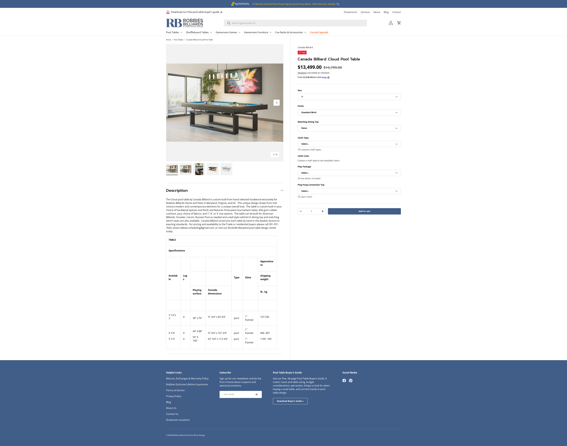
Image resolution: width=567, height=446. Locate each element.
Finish (301, 106)
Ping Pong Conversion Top (311, 184)
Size (300, 90)
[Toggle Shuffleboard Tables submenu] (211, 32)
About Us (171, 408)
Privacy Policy (173, 396)
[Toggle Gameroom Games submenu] (239, 32)
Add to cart (364, 211)
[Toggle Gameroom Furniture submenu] (270, 32)
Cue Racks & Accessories (289, 32)
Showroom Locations (178, 419)
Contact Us (172, 414)
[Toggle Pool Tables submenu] (181, 32)
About (376, 12)
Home (168, 39)
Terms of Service (175, 390)
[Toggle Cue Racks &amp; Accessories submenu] (305, 32)
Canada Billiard (305, 47)
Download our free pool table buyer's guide (195, 12)
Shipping (302, 72)
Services (365, 12)
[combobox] (295, 23)
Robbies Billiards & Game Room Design (189, 435)
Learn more (306, 196)
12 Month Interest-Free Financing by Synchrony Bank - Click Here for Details (293, 4)
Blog (386, 12)
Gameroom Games (226, 32)
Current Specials (319, 32)
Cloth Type (303, 137)
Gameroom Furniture (256, 32)
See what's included (310, 178)
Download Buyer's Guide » (290, 401)
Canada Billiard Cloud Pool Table (199, 39)
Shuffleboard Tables (197, 32)
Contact (396, 12)
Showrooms (350, 12)
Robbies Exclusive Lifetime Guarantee (187, 384)
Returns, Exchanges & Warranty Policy (187, 378)
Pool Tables (172, 32)
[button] (399, 23)
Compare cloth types (311, 149)
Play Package (304, 166)
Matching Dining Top (308, 121)
